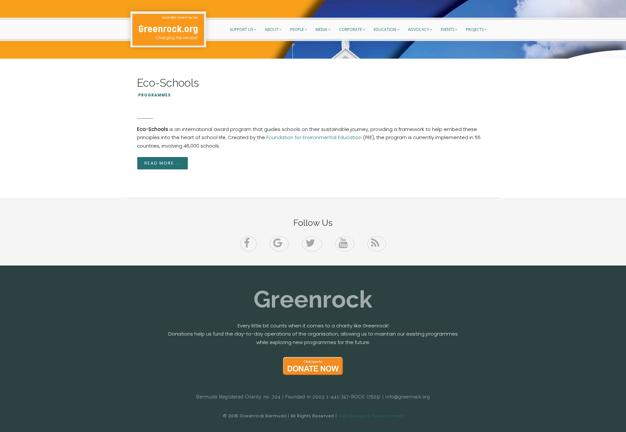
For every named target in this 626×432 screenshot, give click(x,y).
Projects (475, 29)
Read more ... (162, 163)
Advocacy (418, 29)
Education (385, 29)
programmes (154, 95)
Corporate (350, 29)
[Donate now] (313, 366)
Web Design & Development (370, 416)
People (297, 29)
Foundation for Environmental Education (314, 137)
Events (447, 29)
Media (321, 29)
